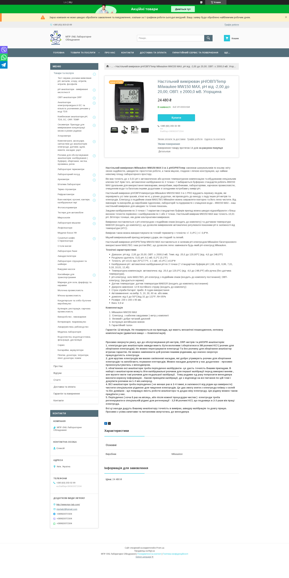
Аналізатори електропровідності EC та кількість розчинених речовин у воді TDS (74, 107)
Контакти (127, 52)
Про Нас (58, 366)
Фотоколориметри (67, 207)
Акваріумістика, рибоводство (73, 327)
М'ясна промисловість (69, 295)
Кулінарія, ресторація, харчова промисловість (74, 310)
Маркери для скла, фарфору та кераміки (74, 284)
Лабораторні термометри (71, 169)
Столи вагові (64, 246)
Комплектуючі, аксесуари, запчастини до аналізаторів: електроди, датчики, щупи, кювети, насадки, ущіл (72, 145)
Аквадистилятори (67, 256)
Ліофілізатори (65, 228)
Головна (58, 52)
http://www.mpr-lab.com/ (68, 504)
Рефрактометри (66, 194)
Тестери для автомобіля (70, 212)
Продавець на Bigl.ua (144, 551)
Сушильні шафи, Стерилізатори (66, 239)
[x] (109, 424)
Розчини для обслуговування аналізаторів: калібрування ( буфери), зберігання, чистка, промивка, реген (73, 159)
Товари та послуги (82, 52)
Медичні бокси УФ (67, 233)
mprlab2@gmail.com (67, 509)
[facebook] (105, 424)
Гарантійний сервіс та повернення (195, 52)
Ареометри (63, 179)
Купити (176, 117)
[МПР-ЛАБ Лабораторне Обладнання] (56, 44)
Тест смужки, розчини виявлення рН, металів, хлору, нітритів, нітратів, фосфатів (74, 81)
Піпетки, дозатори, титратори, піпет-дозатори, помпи (73, 356)
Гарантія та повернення (67, 393)
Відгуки (58, 373)
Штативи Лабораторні (69, 184)
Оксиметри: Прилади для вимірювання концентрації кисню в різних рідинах (71, 127)
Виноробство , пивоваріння (72, 317)
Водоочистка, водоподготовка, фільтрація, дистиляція (74, 338)
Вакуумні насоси (66, 269)
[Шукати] (208, 38)
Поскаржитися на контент (149, 554)
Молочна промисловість (70, 290)
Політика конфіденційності (175, 554)
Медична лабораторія (69, 332)
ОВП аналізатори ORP (70, 97)
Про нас (110, 52)
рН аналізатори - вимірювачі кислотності (73, 91)
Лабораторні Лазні (67, 251)
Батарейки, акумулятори (70, 350)
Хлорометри (64, 136)
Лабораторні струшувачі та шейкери (72, 262)
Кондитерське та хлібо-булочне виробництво (74, 302)
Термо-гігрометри (67, 189)
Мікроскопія (64, 217)
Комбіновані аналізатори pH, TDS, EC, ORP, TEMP (73, 118)
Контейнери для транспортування (67, 276)
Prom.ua (160, 548)
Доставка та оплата (153, 52)
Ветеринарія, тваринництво (72, 322)
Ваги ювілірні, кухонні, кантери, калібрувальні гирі (74, 201)
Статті (57, 380)
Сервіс (61, 345)
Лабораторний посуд (69, 174)
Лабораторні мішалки (69, 222)
